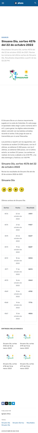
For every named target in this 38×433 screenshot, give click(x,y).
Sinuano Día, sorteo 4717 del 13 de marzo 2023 (27, 366)
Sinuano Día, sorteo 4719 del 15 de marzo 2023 (27, 346)
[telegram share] (13, 403)
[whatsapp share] (9, 403)
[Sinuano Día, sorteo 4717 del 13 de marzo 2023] (27, 357)
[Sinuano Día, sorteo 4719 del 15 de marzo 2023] (27, 337)
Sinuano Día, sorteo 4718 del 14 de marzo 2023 (10, 366)
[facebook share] (3, 403)
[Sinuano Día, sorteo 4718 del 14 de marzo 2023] (10, 357)
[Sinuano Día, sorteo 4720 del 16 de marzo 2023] (10, 337)
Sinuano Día (5, 37)
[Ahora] (18, 3)
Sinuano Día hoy (18, 423)
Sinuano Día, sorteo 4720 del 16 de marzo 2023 (10, 346)
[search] (35, 3)
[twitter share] (6, 403)
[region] (19, 20)
